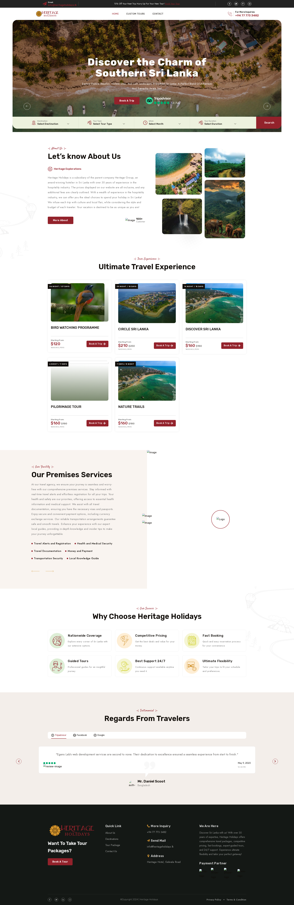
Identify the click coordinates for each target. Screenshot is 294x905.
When (151, 121)
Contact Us (111, 851)
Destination (42, 121)
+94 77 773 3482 (247, 15)
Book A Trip (126, 100)
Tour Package (112, 845)
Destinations (112, 839)
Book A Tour (60, 861)
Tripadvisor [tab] (60, 735)
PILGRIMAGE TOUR (66, 407)
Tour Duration (210, 121)
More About (60, 220)
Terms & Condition (236, 899)
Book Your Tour (172, 3)
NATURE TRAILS (131, 407)
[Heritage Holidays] (47, 14)
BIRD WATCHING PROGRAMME (75, 328)
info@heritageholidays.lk (62, 5)
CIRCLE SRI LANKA (133, 329)
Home (115, 13)
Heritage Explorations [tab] (67, 168)
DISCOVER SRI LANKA (203, 329)
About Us (110, 833)
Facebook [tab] (82, 735)
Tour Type (97, 121)
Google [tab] (101, 735)
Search (269, 122)
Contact (158, 13)
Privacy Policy (214, 899)
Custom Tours (135, 13)
